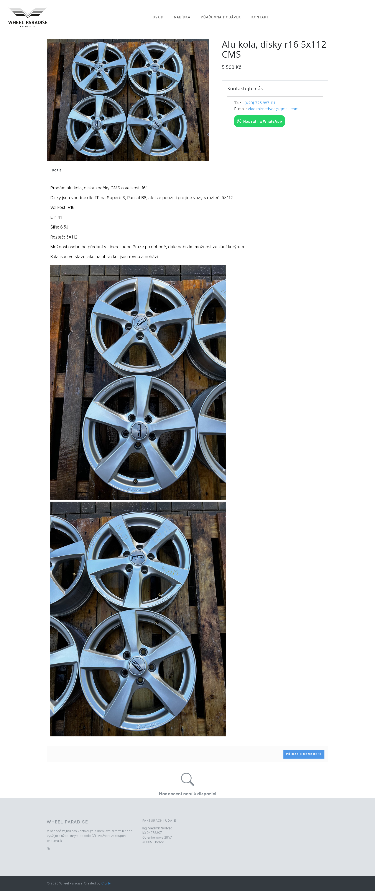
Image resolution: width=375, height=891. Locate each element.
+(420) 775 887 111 (258, 103)
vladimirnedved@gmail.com (273, 109)
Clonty (105, 883)
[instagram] (48, 849)
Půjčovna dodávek (221, 17)
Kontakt (260, 17)
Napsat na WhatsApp (262, 121)
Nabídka (182, 17)
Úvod (158, 17)
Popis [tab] (57, 170)
